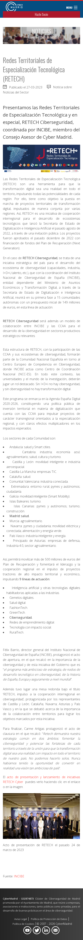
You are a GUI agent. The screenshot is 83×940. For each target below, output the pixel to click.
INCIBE (19, 876)
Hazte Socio (41, 14)
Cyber (18, 782)
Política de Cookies (23, 924)
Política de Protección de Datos (49, 919)
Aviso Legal (20, 919)
